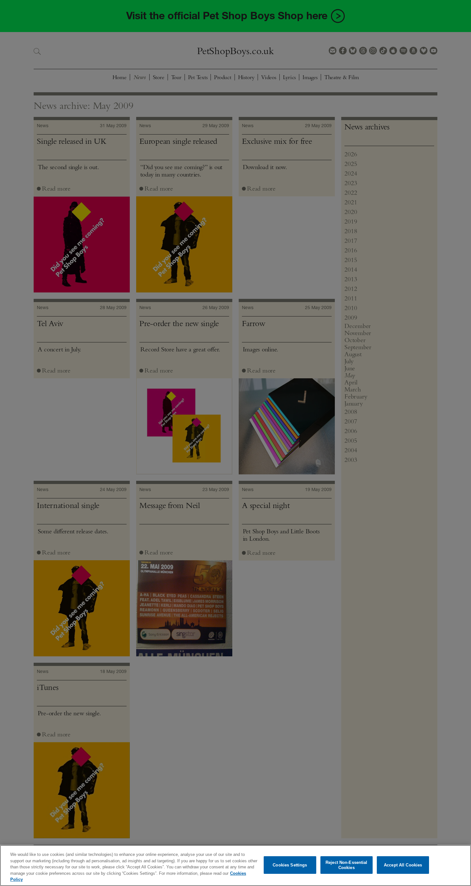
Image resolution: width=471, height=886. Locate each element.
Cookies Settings (290, 865)
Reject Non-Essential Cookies (347, 865)
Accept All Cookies (403, 865)
